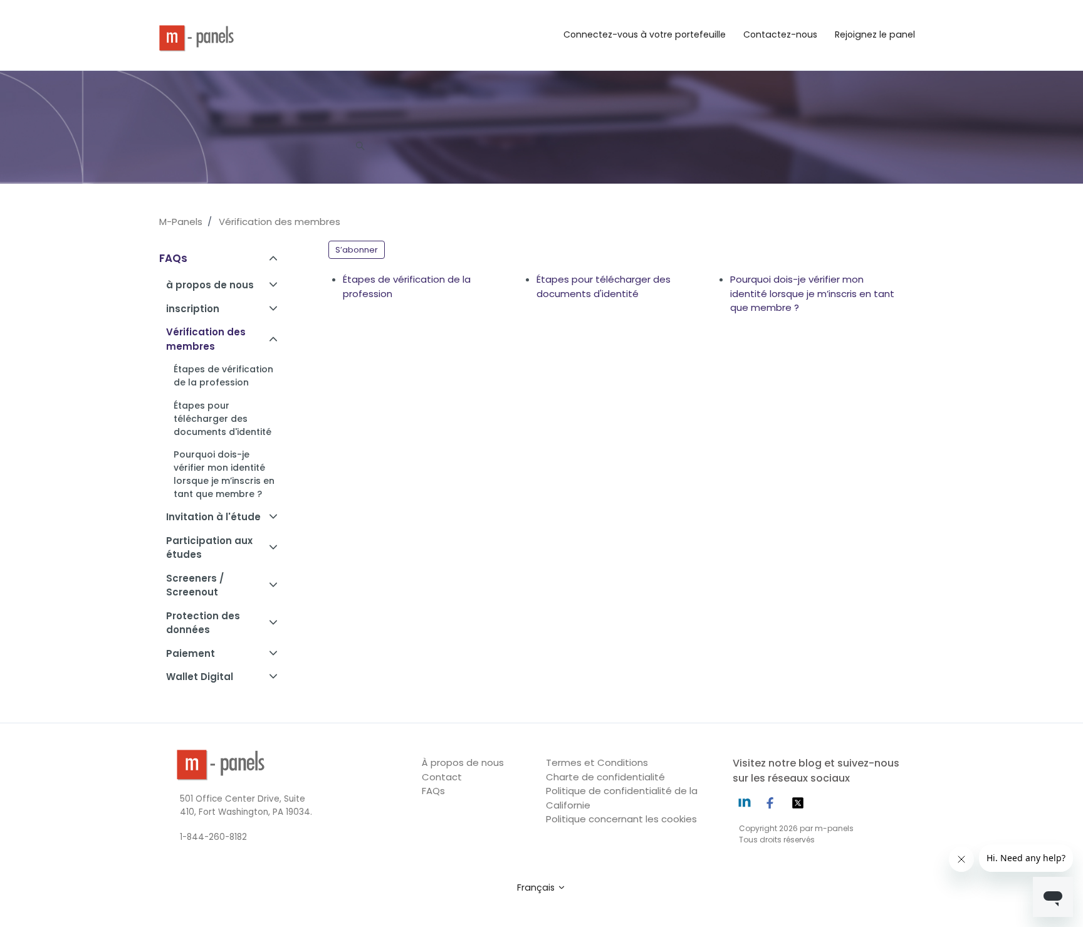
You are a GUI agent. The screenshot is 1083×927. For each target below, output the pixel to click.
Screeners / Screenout (195, 585)
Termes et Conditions (597, 762)
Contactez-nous (780, 34)
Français (537, 887)
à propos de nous (210, 284)
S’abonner (356, 250)
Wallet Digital (199, 676)
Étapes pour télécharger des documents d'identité (603, 286)
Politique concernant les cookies (621, 818)
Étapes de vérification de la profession (407, 286)
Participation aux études (209, 548)
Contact (442, 776)
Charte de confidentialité (605, 776)
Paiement (190, 653)
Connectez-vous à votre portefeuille (644, 34)
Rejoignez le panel (875, 34)
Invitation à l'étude (213, 516)
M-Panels (180, 221)
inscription (192, 308)
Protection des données (203, 623)
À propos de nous (463, 762)
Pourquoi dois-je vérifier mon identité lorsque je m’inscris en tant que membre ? (812, 293)
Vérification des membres (279, 221)
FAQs (173, 258)
